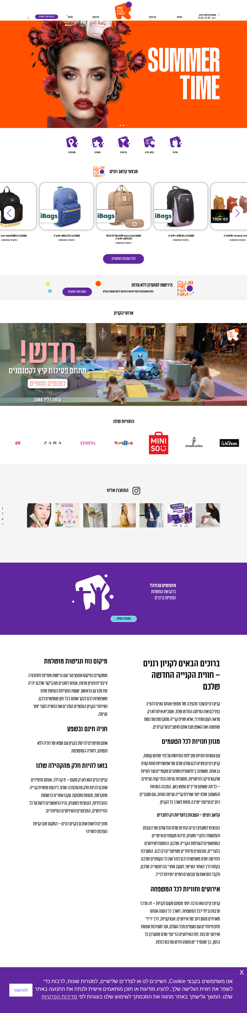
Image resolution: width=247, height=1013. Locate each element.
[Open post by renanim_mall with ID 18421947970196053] (95, 515)
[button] (123, 10)
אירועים (95, 17)
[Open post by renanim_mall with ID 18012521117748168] (180, 515)
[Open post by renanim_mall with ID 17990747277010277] (208, 515)
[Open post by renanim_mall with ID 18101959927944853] (39, 515)
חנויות (179, 17)
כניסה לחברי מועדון (46, 16)
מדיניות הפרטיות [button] (59, 996)
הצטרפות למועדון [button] (77, 292)
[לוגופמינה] (103, 443)
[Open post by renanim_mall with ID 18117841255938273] (67, 515)
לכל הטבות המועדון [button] (123, 258)
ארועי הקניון (123, 313)
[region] (123, 73)
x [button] (242, 972)
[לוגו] (208, 443)
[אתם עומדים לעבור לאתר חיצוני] (3, 508)
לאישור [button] (21, 990)
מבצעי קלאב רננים (124, 171)
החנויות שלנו (123, 421)
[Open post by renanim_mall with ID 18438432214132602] (152, 515)
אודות (70, 17)
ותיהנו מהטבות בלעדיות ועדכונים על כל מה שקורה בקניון (128, 291)
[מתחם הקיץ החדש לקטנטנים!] (123, 364)
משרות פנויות (124, 619)
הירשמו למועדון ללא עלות (151, 285)
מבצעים (152, 17)
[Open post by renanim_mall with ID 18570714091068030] (123, 515)
